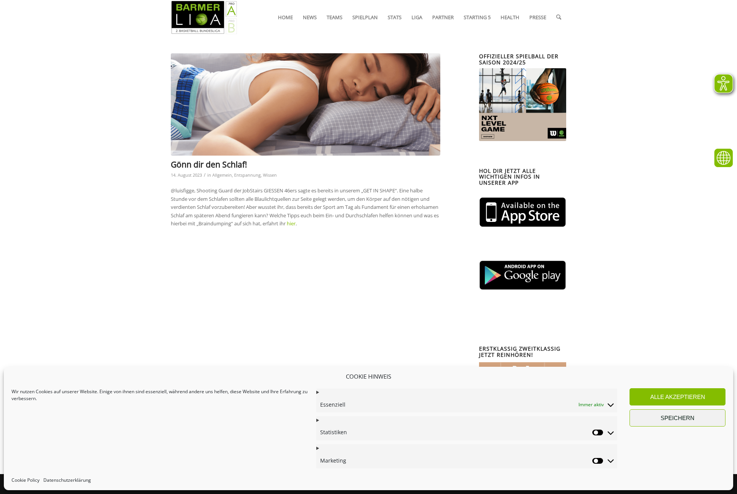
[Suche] (558, 17)
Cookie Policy (26, 480)
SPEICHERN (677, 418)
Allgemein (222, 175)
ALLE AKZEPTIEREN (677, 397)
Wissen (270, 175)
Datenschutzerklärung (67, 480)
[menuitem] (285, 17)
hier (291, 223)
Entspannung (247, 175)
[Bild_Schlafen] (305, 104)
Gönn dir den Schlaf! (209, 164)
